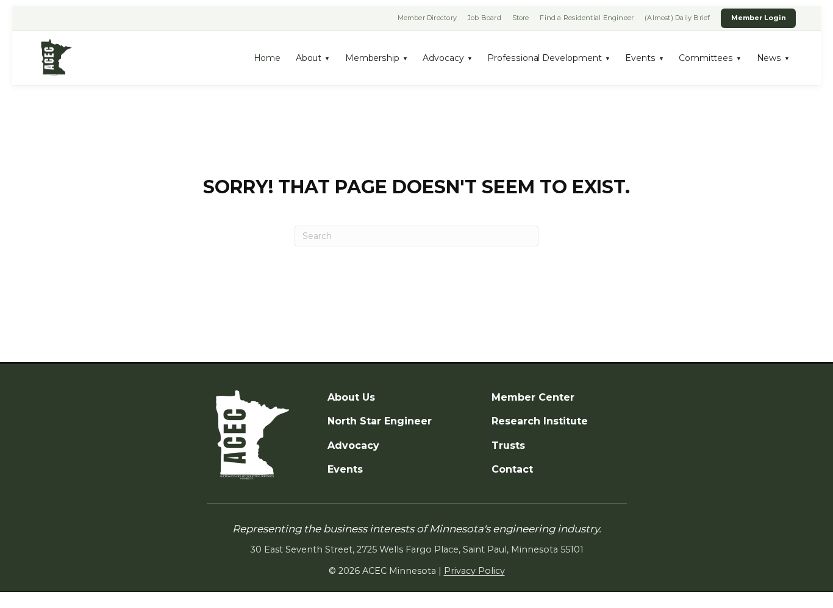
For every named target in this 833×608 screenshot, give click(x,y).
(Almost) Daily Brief (677, 17)
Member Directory (427, 17)
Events (644, 58)
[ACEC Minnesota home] (56, 58)
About (313, 58)
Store (520, 17)
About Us (351, 397)
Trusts (508, 445)
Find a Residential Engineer (587, 17)
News (773, 58)
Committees (710, 58)
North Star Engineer (379, 421)
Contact (512, 469)
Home (267, 58)
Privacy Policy (474, 570)
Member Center (533, 397)
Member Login (758, 17)
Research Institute (540, 421)
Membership (376, 58)
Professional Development (548, 58)
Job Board (484, 17)
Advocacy (447, 58)
